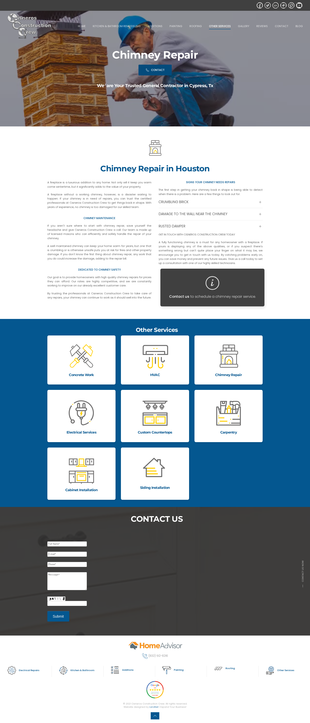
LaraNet (153, 707)
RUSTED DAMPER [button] (172, 226)
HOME (82, 26)
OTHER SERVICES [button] (220, 26)
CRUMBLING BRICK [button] (174, 202)
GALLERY (243, 26)
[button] (155, 715)
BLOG (299, 26)
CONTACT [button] (281, 26)
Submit (58, 616)
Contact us (179, 296)
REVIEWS (262, 26)
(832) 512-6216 (158, 656)
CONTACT (158, 70)
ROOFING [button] (195, 26)
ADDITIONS (155, 26)
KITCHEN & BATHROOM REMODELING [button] (117, 26)
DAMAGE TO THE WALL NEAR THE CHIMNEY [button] (193, 214)
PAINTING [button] (176, 26)
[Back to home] (29, 26)
